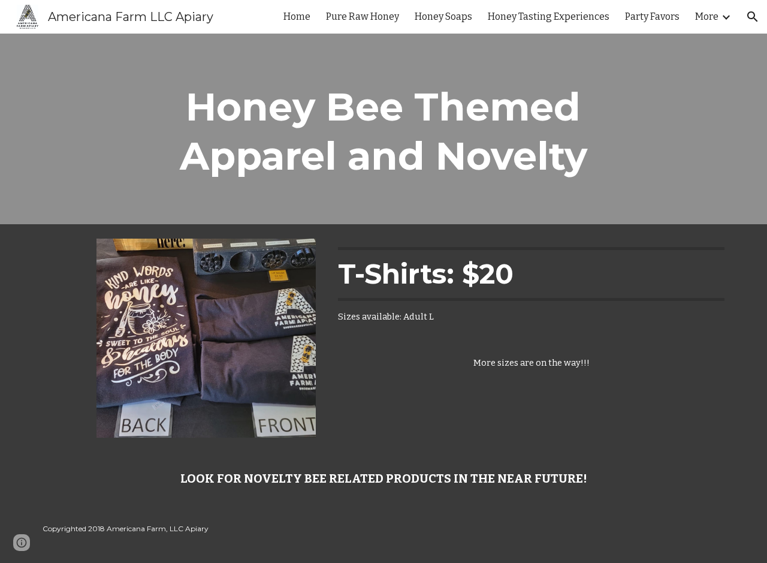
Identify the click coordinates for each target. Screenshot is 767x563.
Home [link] (296, 16)
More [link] (706, 16)
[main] (383, 129)
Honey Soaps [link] (443, 16)
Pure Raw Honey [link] (362, 16)
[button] (752, 16)
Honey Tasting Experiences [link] (548, 16)
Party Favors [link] (652, 16)
